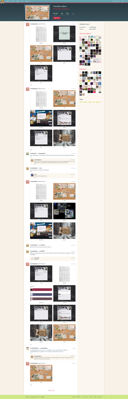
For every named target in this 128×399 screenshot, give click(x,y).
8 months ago (73, 23)
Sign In (122, 1)
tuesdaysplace (34, 24)
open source (33, 397)
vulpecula (43, 245)
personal (85, 102)
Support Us (27, 1)
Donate (78, 397)
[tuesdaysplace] (27, 24)
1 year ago (74, 348)
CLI (81, 397)
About (73, 397)
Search (13, 1)
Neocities (28, 397)
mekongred (33, 153)
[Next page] (53, 390)
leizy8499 (42, 251)
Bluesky (42, 397)
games (89, 102)
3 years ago (74, 363)
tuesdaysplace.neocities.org (61, 9)
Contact (100, 397)
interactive (98, 102)
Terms (95, 397)
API (87, 397)
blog (81, 102)
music (93, 102)
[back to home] (2, 2)
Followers (83, 69)
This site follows (85, 33)
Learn (22, 1)
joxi (41, 168)
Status (91, 397)
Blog (84, 397)
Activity (17, 1)
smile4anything (34, 348)
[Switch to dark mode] (126, 1)
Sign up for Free (116, 1)
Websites (8, 1)
